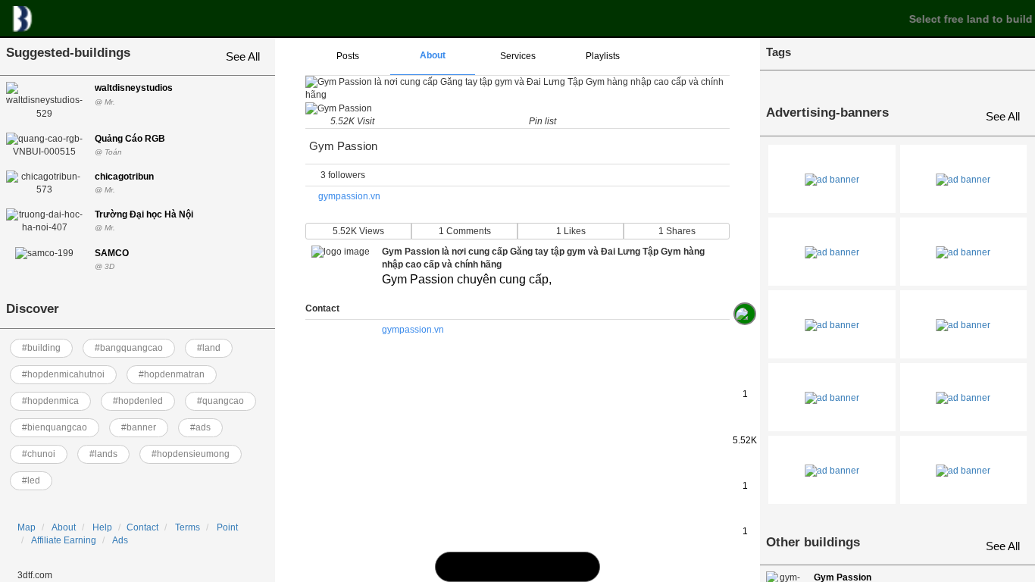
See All (243, 56)
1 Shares (677, 231)
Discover (32, 309)
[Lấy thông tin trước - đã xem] (745, 279)
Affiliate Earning (63, 540)
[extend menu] (687, 57)
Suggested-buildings (68, 52)
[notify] (550, 566)
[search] (484, 566)
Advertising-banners (827, 112)
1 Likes (571, 231)
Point (227, 527)
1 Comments (465, 231)
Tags (778, 51)
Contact (142, 527)
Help (102, 527)
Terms (187, 527)
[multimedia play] (517, 566)
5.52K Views (358, 231)
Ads (120, 540)
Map (26, 527)
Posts (347, 56)
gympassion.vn (349, 196)
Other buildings (813, 542)
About (64, 527)
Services (518, 56)
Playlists (603, 56)
